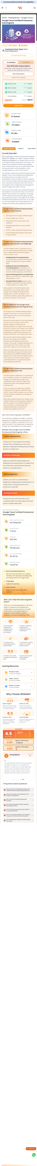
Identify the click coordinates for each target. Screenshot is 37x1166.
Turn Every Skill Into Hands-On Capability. (18, 2)
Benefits (21, 148)
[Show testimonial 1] (12, 779)
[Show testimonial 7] (19, 779)
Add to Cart (18, 106)
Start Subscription (18, 74)
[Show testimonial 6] (18, 779)
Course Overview (8, 148)
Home (4, 18)
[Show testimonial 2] (13, 779)
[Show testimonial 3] (14, 779)
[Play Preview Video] (18, 33)
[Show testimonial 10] (24, 779)
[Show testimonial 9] (23, 779)
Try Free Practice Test (18, 55)
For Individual (11, 62)
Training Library (14, 18)
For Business (26, 62)
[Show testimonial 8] (20, 779)
